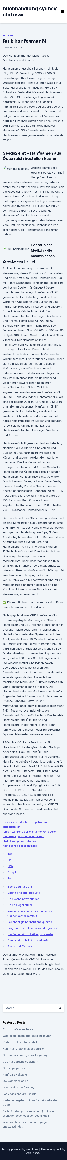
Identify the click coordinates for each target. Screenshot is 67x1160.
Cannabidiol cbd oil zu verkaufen (29, 940)
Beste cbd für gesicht (21, 946)
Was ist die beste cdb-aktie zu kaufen (27, 1035)
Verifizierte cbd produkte (24, 892)
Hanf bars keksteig (15, 1074)
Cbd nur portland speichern (20, 1061)
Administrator (12, 47)
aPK (10, 860)
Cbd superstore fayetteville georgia (26, 1055)
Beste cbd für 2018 (20, 886)
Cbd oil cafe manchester (19, 1029)
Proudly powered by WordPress (20, 1149)
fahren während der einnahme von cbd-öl (30, 831)
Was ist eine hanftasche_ (18, 1087)
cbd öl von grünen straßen (20, 841)
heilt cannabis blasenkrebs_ (20, 846)
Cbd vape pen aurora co (18, 1068)
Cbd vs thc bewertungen (23, 899)
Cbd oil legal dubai (20, 905)
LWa (10, 866)
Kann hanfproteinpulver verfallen (24, 1048)
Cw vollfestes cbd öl (16, 1081)
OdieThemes (33, 1152)
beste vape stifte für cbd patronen (25, 822)
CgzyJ (12, 872)
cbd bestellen (11, 826)
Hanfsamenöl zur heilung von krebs (30, 934)
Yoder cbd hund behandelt (20, 1042)
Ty (9, 878)
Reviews (8, 35)
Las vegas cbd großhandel (20, 1094)
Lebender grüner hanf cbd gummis (30, 922)
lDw (10, 854)
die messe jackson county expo (23, 836)
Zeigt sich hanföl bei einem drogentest (32, 928)
